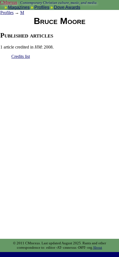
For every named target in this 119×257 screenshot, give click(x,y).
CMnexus (8, 2)
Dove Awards (67, 7)
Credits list (20, 56)
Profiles (41, 7)
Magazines (19, 7)
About (97, 247)
